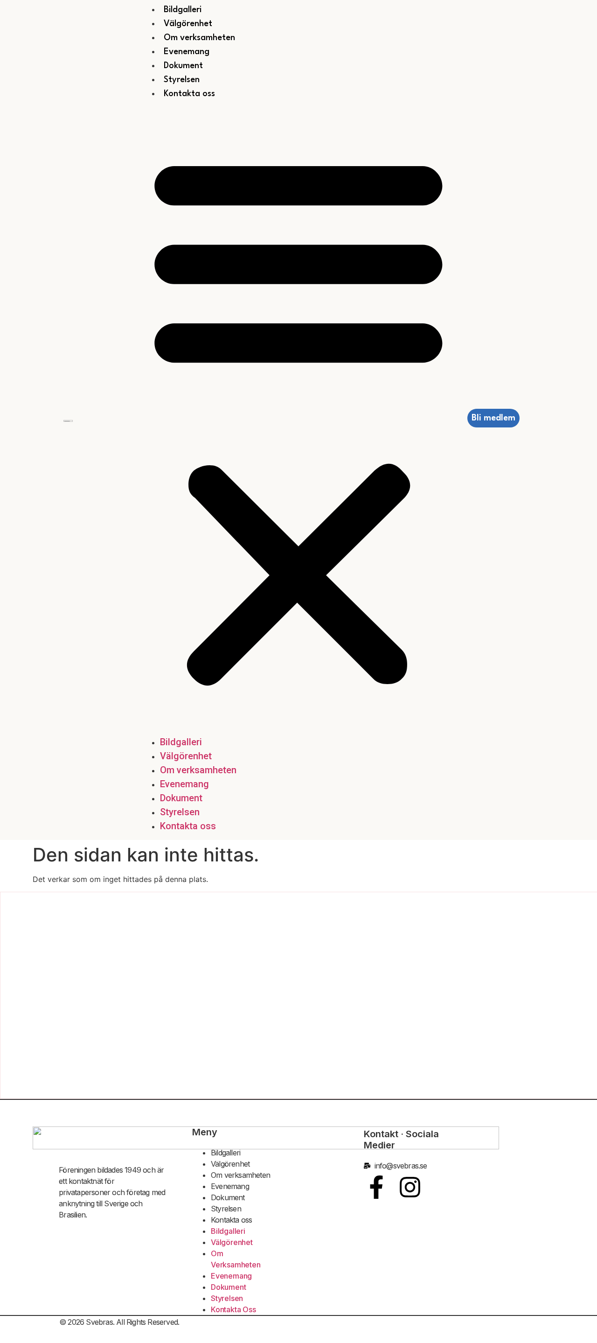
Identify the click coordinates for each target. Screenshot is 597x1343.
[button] (298, 418)
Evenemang (186, 52)
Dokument (183, 66)
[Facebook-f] (376, 1187)
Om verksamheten (199, 38)
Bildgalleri (182, 10)
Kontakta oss (189, 94)
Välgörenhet (188, 24)
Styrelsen (182, 80)
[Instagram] (410, 1187)
